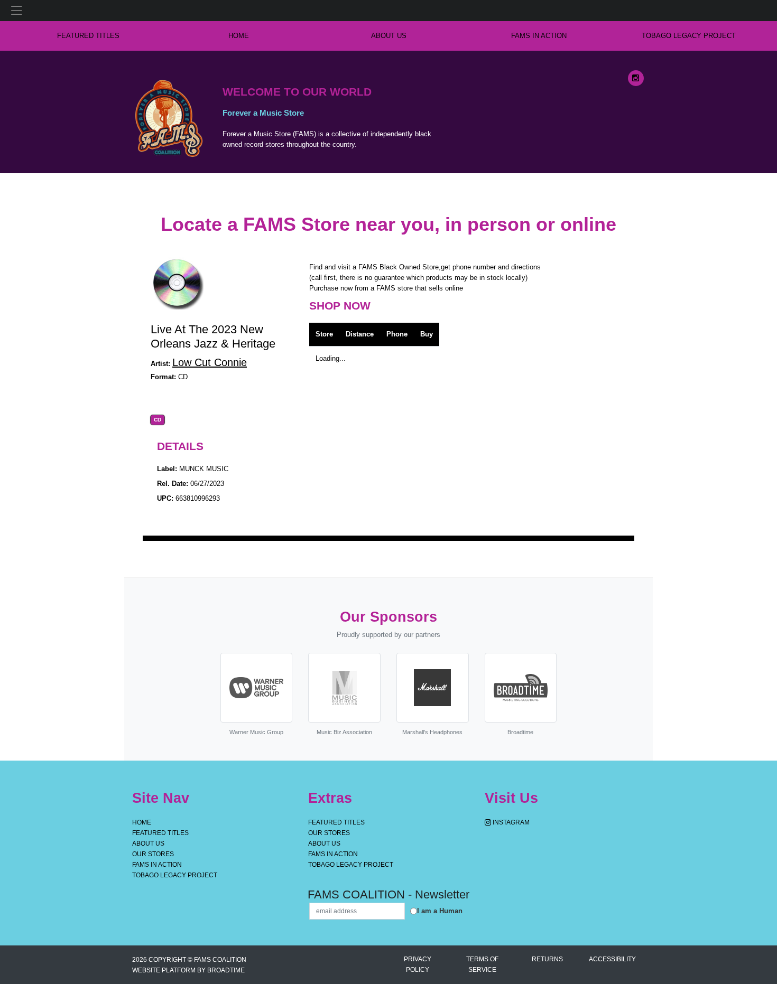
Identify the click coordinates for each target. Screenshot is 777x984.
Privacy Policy (417, 964)
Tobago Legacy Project (689, 36)
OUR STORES (153, 854)
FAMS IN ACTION (539, 36)
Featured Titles (88, 36)
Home (141, 822)
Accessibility (612, 959)
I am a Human (439, 911)
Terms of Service (482, 964)
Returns (547, 959)
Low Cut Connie (209, 362)
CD (157, 420)
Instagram (510, 822)
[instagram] (636, 78)
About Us (388, 36)
